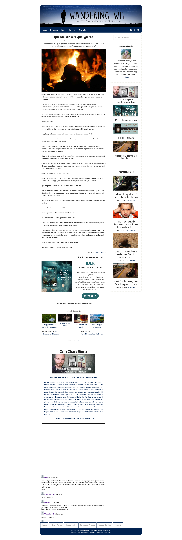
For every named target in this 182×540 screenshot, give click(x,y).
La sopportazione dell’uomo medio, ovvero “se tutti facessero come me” (126, 254)
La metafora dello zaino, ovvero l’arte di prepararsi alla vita (125, 283)
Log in (109, 532)
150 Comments (131, 230)
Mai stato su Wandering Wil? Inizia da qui (126, 157)
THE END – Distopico (126, 137)
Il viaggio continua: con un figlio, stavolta (49, 326)
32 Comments (131, 287)
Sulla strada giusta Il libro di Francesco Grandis (125, 100)
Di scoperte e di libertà (65, 324)
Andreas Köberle (100, 252)
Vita (56, 331)
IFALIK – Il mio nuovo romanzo (126, 119)
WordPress (104, 532)
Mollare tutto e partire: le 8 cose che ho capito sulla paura (126, 195)
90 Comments (131, 260)
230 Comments (131, 200)
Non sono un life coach (81, 326)
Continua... (126, 77)
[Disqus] (73, 448)
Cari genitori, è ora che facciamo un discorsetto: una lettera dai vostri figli (126, 224)
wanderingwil (84, 532)
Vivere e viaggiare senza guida (97, 326)
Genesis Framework (95, 532)
